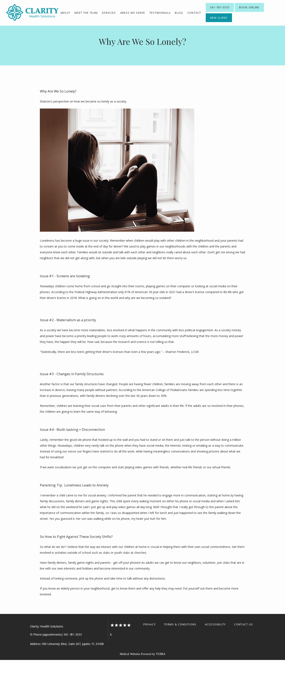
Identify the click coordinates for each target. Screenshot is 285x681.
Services (109, 13)
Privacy (149, 624)
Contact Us (243, 624)
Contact (194, 13)
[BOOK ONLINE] (249, 11)
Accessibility (215, 624)
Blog (179, 13)
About (65, 13)
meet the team (86, 13)
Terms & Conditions (180, 624)
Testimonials (160, 13)
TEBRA (160, 654)
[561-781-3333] (220, 11)
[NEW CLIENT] (218, 21)
